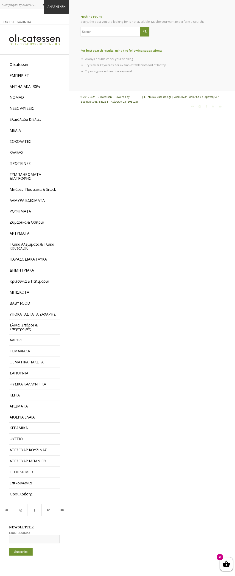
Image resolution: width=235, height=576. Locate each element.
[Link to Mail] (7, 510)
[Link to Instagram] (21, 510)
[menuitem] (34, 64)
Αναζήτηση (56, 6)
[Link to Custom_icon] (48, 510)
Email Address (19, 533)
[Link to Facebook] (34, 510)
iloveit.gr (135, 96)
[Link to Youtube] (62, 510)
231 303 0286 (130, 101)
